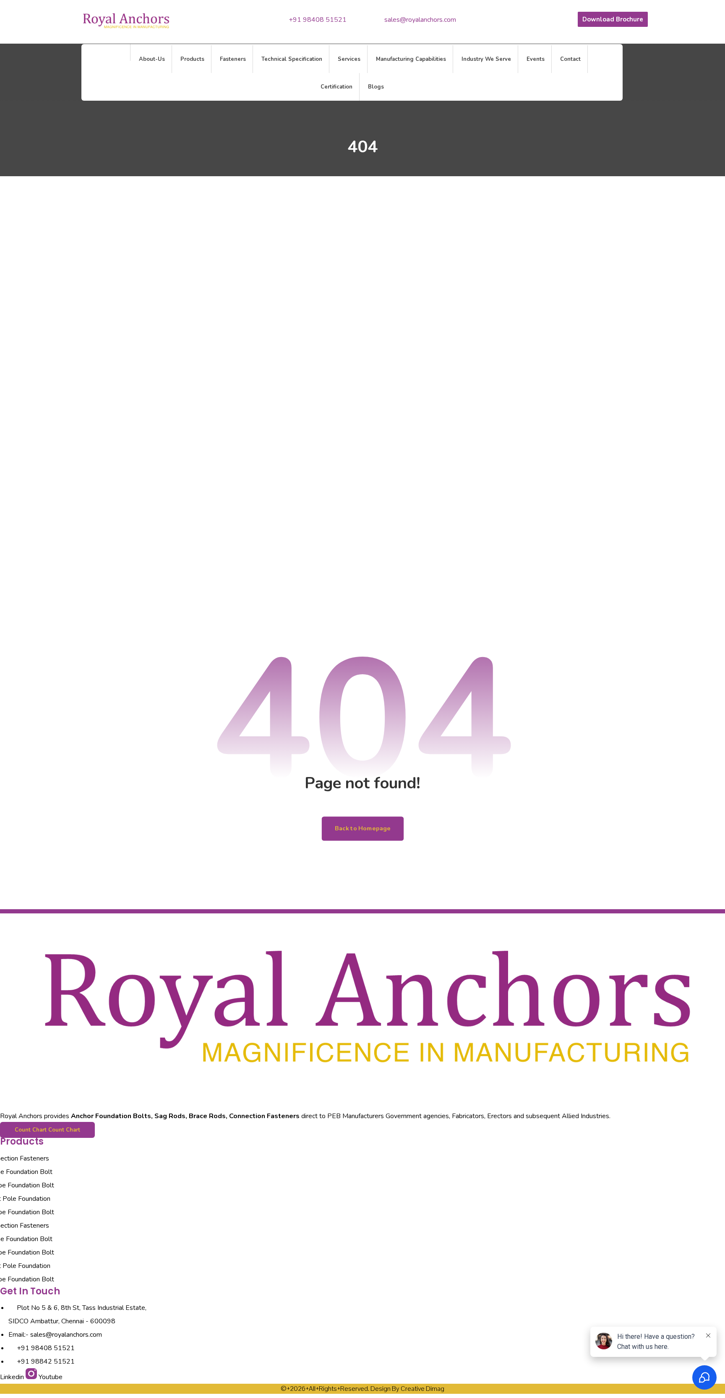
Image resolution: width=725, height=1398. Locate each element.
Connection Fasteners (264, 1116)
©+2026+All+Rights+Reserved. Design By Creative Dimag (362, 1388)
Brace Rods (207, 1116)
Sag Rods (169, 1116)
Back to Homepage (362, 828)
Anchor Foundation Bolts (111, 1116)
